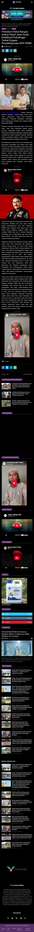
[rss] (25, 918)
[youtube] (20, 918)
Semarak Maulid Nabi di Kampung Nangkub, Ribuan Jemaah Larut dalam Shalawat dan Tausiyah (16, 634)
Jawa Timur (9, 28)
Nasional (14, 28)
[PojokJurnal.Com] (17, 869)
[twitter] (12, 918)
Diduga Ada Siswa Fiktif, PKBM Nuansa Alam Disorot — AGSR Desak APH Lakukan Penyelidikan (21, 671)
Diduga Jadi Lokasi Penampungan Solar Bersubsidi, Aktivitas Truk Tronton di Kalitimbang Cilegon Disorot (22, 680)
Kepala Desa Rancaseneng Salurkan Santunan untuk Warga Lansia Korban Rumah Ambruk (21, 715)
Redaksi (14, 928)
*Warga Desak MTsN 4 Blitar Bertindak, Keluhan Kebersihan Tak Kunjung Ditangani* (21, 733)
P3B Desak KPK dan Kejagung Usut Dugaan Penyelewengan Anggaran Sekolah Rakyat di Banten (20, 699)
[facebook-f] (8, 918)
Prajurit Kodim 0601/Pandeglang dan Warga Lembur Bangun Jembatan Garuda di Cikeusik (21, 749)
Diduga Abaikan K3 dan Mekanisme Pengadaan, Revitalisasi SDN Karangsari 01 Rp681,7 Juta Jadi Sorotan (22, 707)
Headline (3, 28)
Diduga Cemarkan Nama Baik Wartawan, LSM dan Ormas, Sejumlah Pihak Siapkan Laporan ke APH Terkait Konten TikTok (22, 741)
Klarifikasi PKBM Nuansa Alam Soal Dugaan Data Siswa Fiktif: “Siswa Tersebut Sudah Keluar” (21, 394)
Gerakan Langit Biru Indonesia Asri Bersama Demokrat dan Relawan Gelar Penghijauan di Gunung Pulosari (21, 402)
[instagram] (16, 918)
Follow (29, 614)
